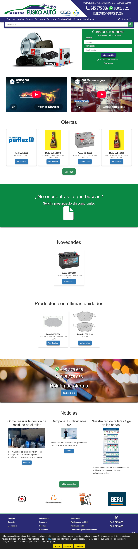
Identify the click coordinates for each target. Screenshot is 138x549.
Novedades (43, 529)
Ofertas (29, 19)
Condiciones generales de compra (84, 529)
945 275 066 (102, 35)
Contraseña (90, 46)
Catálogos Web (64, 19)
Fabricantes (40, 19)
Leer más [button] (26, 462)
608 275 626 (116, 35)
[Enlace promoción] (43, 49)
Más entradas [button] (69, 484)
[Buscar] (130, 24)
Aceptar (57, 546)
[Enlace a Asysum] (22, 499)
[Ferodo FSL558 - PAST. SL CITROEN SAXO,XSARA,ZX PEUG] (53, 321)
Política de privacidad (79, 522)
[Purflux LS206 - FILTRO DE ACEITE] (21, 140)
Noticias (20, 19)
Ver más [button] (69, 171)
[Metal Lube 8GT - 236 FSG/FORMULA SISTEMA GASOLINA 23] (117, 140)
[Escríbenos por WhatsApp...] (116, 517)
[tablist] (43, 49)
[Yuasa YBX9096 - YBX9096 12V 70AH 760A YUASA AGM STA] (69, 260)
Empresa (11, 19)
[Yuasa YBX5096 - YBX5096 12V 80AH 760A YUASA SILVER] (85, 140)
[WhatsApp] (110, 35)
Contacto (77, 19)
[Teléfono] (96, 35)
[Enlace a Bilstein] (117, 499)
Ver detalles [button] (22, 161)
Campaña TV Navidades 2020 (69, 423)
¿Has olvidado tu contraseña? (108, 59)
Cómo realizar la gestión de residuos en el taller (26, 423)
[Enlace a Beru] (85, 499)
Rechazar (68, 546)
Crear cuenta (108, 63)
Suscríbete (69, 392)
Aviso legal (75, 518)
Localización (88, 19)
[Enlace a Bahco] (53, 499)
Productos (51, 19)
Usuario (88, 38)
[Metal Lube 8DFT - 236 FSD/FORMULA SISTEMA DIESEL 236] (53, 140)
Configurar (79, 546)
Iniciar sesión (108, 55)
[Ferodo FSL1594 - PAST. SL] (85, 321)
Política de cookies (78, 526)
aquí (50, 538)
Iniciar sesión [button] (126, 19)
